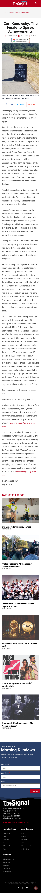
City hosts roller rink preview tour (16, 527)
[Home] (2, 12)
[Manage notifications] (36, 888)
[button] (5, 3)
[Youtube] (27, 888)
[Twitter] (18, 888)
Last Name (5, 773)
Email (3, 781)
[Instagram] (22, 888)
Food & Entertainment (22, 12)
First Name (5, 764)
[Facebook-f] (14, 888)
